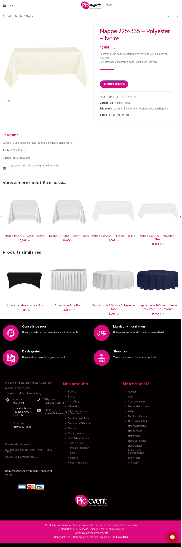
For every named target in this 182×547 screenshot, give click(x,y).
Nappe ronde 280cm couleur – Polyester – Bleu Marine (158, 307)
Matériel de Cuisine (78, 418)
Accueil (7, 16)
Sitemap (133, 462)
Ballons (72, 391)
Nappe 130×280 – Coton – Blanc (69, 235)
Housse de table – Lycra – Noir (24, 305)
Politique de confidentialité (136, 451)
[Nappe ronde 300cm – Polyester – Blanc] (113, 280)
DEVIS (109, 5)
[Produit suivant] (177, 16)
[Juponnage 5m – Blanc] (68, 280)
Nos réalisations (137, 426)
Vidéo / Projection (78, 462)
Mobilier (72, 428)
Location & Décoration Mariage (131, 108)
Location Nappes (158, 108)
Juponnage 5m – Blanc (69, 305)
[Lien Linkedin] (123, 114)
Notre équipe (135, 445)
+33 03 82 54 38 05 (54, 403)
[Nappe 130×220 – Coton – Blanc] (24, 211)
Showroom (134, 457)
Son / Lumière (76, 433)
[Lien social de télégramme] (127, 114)
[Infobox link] (45, 333)
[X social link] (114, 114)
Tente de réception (78, 447)
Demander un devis (139, 406)
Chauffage (74, 401)
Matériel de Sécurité (79, 423)
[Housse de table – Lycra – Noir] (24, 280)
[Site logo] (91, 5)
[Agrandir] (9, 101)
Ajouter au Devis (114, 84)
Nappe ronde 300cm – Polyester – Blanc (113, 307)
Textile (18, 16)
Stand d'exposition (78, 438)
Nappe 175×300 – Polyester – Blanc (158, 237)
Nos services (135, 431)
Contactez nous (137, 401)
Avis (130, 396)
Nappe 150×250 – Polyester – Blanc (113, 235)
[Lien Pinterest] (118, 114)
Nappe (29, 16)
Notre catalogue (137, 440)
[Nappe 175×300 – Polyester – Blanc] (157, 211)
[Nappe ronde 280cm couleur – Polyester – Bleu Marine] (157, 280)
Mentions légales (137, 416)
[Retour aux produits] (173, 16)
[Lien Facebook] (110, 114)
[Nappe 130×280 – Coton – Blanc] (68, 211)
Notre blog (134, 436)
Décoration (74, 406)
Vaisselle (73, 457)
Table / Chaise (76, 443)
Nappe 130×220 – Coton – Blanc (24, 235)
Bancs (71, 396)
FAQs (131, 411)
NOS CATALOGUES (138, 421)
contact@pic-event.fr (56, 413)
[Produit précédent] (169, 16)
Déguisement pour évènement (78, 412)
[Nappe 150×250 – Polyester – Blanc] (113, 211)
